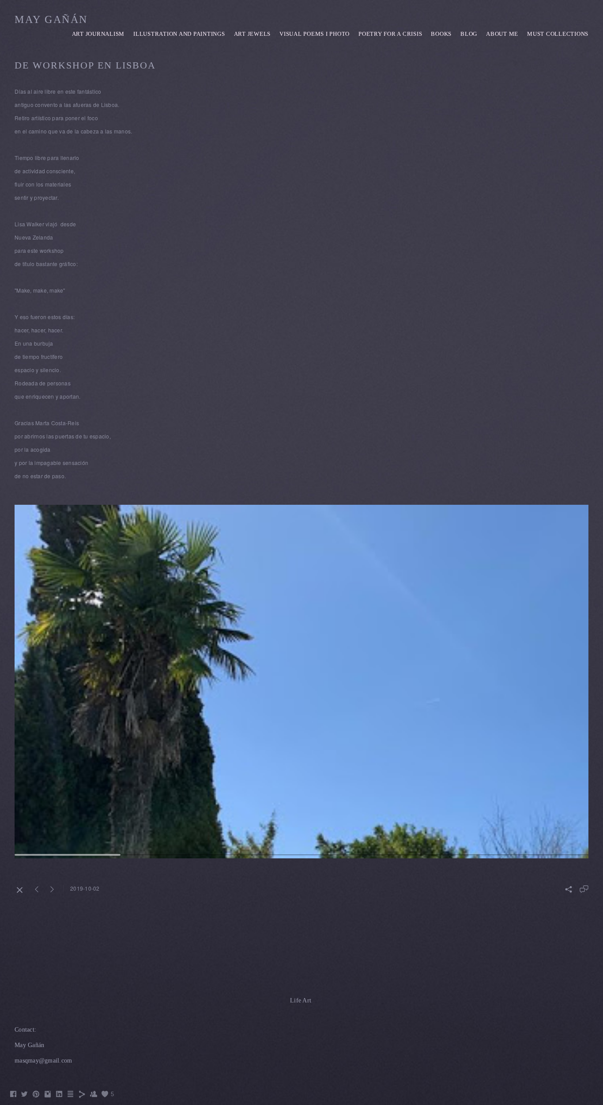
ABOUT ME (502, 33)
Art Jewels (252, 33)
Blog (468, 33)
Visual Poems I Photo (314, 33)
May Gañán (51, 19)
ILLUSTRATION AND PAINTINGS (179, 33)
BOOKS (441, 33)
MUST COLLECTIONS (557, 33)
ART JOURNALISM (98, 33)
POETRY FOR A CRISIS (390, 33)
